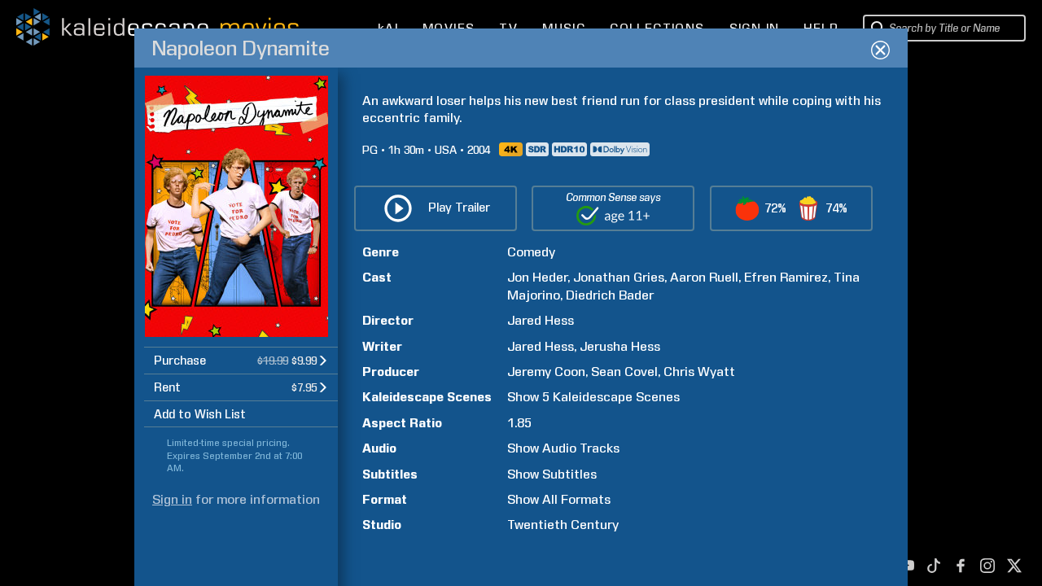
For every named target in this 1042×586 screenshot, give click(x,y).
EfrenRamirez (786, 277)
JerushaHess (620, 346)
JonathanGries (618, 277)
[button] (241, 360)
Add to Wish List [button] (200, 414)
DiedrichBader (610, 295)
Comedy (531, 252)
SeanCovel (624, 371)
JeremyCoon (546, 371)
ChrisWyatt (699, 371)
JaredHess (540, 320)
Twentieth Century (563, 524)
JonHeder (537, 277)
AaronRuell (704, 277)
